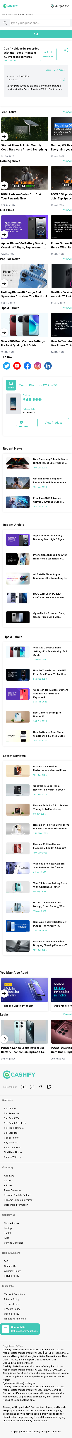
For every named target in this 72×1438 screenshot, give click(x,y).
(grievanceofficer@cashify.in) (19, 1383)
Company (7, 1167)
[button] (36, 34)
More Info (8, 1286)
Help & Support (11, 1252)
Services (7, 1100)
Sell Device (8, 1215)
